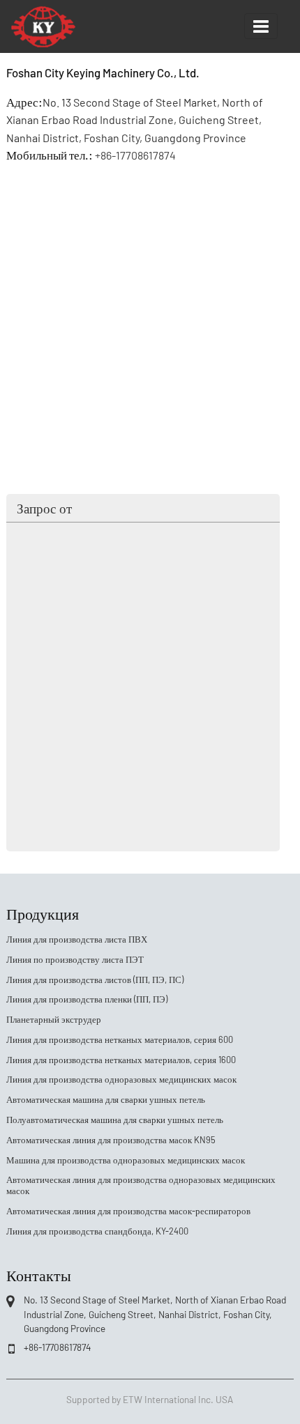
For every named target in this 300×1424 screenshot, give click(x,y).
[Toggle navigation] (261, 26)
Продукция (42, 912)
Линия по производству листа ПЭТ (75, 959)
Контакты (38, 1274)
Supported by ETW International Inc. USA (149, 1399)
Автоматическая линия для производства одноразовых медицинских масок (141, 1185)
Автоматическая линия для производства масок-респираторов (128, 1210)
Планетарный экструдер (53, 1019)
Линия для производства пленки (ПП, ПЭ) (86, 999)
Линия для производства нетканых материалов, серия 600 (119, 1039)
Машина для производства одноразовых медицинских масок (125, 1160)
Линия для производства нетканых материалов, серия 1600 (121, 1059)
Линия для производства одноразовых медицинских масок (121, 1079)
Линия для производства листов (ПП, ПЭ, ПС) (94, 979)
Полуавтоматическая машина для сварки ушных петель (114, 1119)
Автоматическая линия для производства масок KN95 (111, 1139)
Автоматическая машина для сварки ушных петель (105, 1099)
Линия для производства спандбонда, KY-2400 (97, 1231)
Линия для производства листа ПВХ (76, 939)
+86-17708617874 (135, 155)
